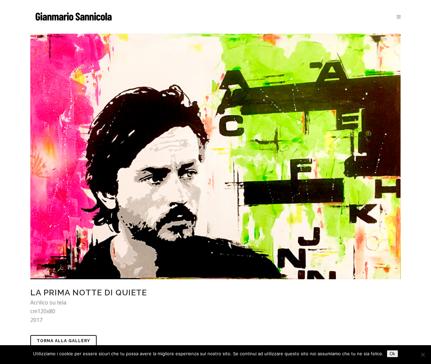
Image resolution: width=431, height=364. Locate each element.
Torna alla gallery (63, 340)
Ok (392, 353)
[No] (422, 354)
